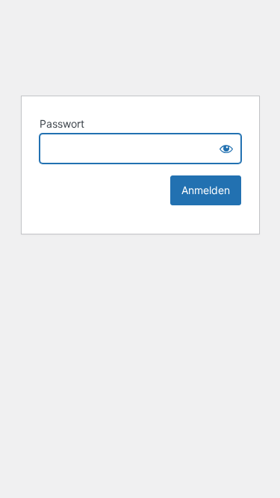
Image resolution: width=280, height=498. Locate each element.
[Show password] (226, 149)
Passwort (62, 123)
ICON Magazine (140, 45)
